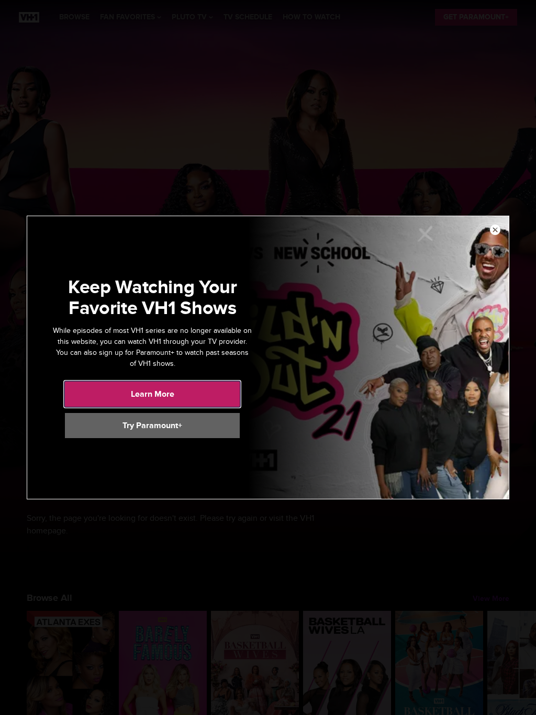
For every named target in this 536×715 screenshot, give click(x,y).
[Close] (495, 230)
